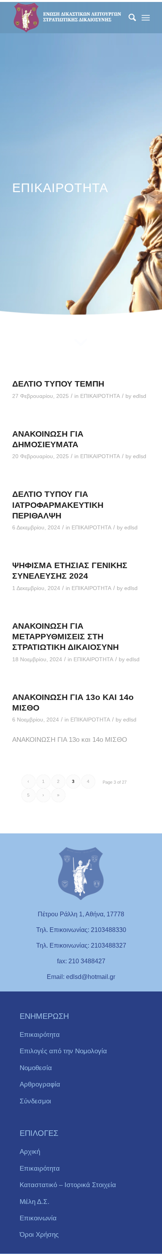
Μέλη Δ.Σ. (35, 1201)
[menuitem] (128, 17)
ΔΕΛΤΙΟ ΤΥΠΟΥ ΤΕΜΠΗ (58, 383)
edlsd (139, 396)
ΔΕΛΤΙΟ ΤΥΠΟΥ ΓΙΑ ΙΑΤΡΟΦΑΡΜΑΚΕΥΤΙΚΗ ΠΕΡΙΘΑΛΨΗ (57, 504)
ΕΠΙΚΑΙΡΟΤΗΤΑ (100, 396)
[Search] (128, 17)
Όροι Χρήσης (39, 1234)
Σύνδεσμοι (35, 1101)
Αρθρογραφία (40, 1084)
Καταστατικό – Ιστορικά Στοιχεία (68, 1185)
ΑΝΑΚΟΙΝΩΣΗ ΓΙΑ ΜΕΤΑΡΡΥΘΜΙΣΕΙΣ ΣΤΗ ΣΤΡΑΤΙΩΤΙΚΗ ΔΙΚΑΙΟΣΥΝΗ (65, 636)
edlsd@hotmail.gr (90, 976)
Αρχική (30, 1151)
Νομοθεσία (36, 1068)
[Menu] (146, 17)
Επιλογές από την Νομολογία (63, 1051)
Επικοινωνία (38, 1218)
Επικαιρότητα (40, 1034)
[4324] (67, 17)
